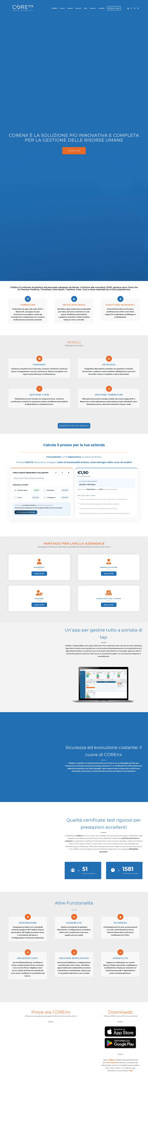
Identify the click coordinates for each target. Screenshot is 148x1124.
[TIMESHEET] (39, 359)
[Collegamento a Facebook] (131, 8)
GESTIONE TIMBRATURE (109, 394)
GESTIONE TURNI (39, 394)
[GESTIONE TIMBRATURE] (109, 389)
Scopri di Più (39, 573)
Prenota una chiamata (27, 512)
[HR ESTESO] (109, 359)
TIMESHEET (39, 364)
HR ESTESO (108, 364)
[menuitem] (54, 8)
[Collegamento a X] (138, 8)
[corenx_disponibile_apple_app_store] (120, 1031)
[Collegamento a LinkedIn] (128, 8)
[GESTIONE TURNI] (39, 389)
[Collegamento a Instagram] (134, 8)
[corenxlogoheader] (22, 8)
